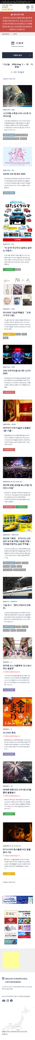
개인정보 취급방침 (24, 996)
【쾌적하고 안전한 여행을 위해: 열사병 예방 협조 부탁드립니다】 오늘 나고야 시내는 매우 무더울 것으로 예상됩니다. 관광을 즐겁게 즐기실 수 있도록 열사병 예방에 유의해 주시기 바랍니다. (17, 23)
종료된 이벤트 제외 (9, 79)
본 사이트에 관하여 (8, 996)
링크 (16, 996)
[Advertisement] (11, 960)
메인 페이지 (5, 34)
